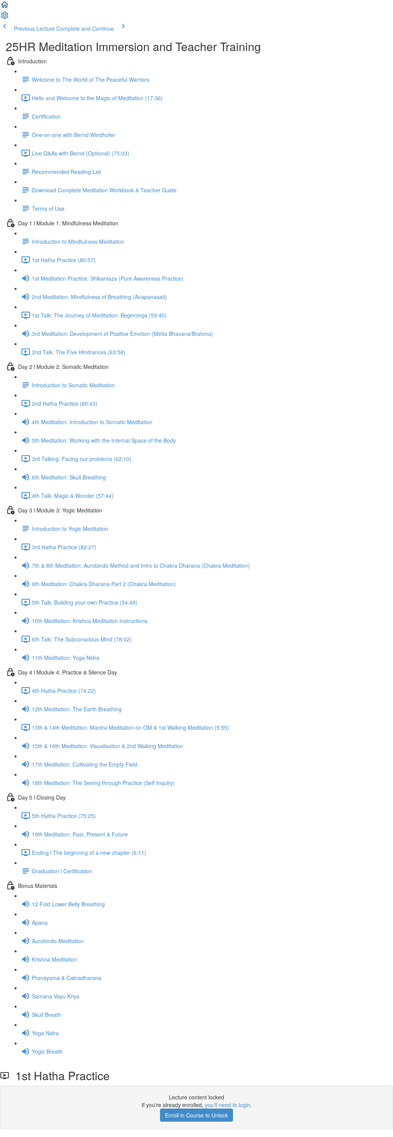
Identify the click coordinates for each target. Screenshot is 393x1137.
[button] (4, 7)
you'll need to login (227, 1105)
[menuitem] (4, 17)
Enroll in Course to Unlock (196, 1115)
